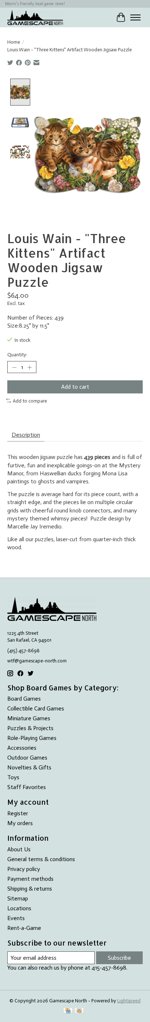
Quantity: (17, 354)
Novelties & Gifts (29, 767)
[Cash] (79, 1011)
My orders (20, 823)
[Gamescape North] (35, 17)
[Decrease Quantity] (14, 367)
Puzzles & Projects (30, 728)
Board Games (24, 698)
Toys (13, 777)
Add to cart (75, 386)
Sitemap (17, 898)
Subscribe (119, 957)
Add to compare (30, 401)
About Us (19, 849)
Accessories (21, 747)
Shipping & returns (29, 888)
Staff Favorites (26, 787)
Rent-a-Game (24, 927)
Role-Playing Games (31, 737)
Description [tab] (26, 434)
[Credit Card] (67, 1011)
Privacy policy (23, 868)
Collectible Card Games (35, 708)
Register (17, 813)
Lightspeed (129, 1000)
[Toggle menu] (135, 17)
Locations (19, 908)
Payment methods (30, 878)
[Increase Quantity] (29, 367)
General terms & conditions (41, 859)
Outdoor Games (27, 757)
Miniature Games (28, 718)
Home (13, 42)
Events (16, 918)
